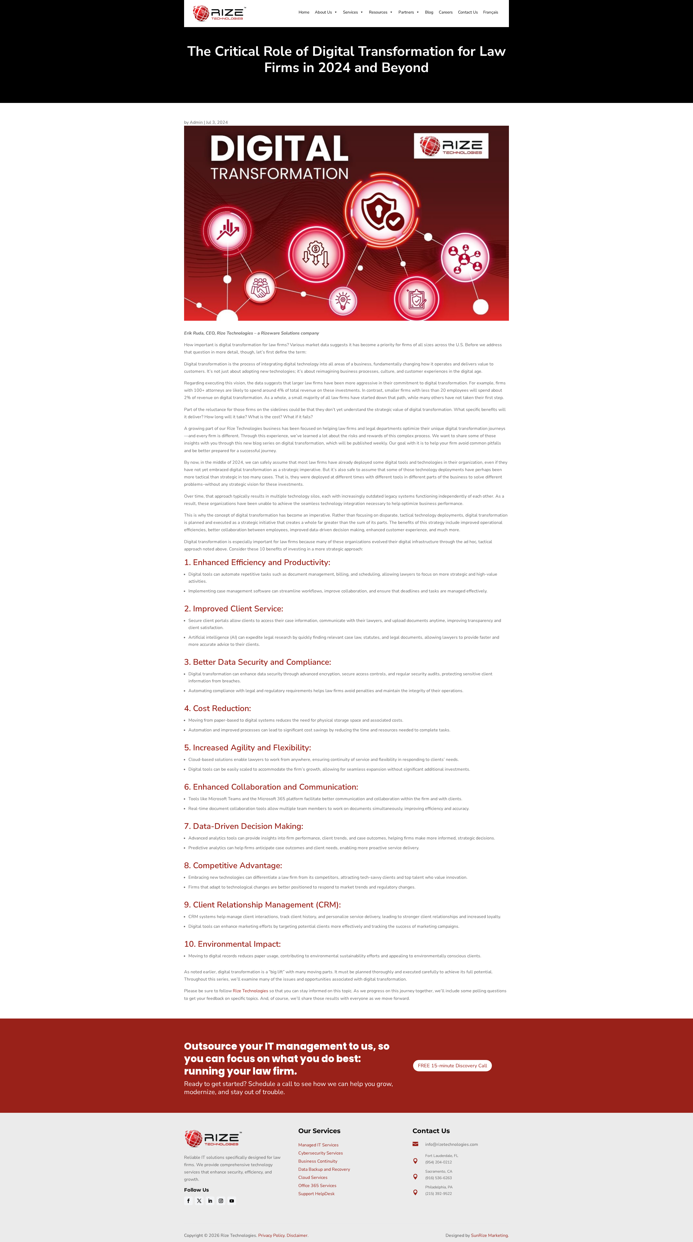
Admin (196, 122)
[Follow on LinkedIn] (210, 1200)
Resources (378, 12)
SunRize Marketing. (490, 1235)
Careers (446, 12)
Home (304, 12)
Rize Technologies (250, 991)
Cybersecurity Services (320, 1153)
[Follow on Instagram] (221, 1200)
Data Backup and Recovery (324, 1169)
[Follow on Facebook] (188, 1200)
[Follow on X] (199, 1200)
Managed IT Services (318, 1145)
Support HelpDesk (316, 1194)
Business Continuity (317, 1161)
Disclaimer (297, 1235)
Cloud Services (313, 1178)
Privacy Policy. (272, 1235)
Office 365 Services (317, 1186)
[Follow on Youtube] (231, 1200)
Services (350, 12)
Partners (406, 12)
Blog (429, 12)
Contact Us (468, 12)
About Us (323, 12)
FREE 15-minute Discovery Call (452, 1065)
